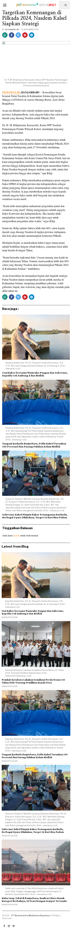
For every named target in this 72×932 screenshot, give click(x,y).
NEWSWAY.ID (11, 92)
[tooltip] (5, 35)
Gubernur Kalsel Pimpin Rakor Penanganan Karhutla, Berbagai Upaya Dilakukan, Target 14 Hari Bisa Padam (34, 516)
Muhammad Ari (12, 29)
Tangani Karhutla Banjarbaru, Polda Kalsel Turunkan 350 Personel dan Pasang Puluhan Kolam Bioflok (34, 445)
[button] (66, 5)
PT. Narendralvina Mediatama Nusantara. (31, 915)
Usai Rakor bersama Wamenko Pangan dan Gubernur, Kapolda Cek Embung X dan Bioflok (35, 374)
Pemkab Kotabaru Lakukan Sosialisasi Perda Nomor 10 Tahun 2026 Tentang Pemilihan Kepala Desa (33, 681)
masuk (17, 535)
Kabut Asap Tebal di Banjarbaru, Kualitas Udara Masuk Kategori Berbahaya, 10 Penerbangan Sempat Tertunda (34, 899)
